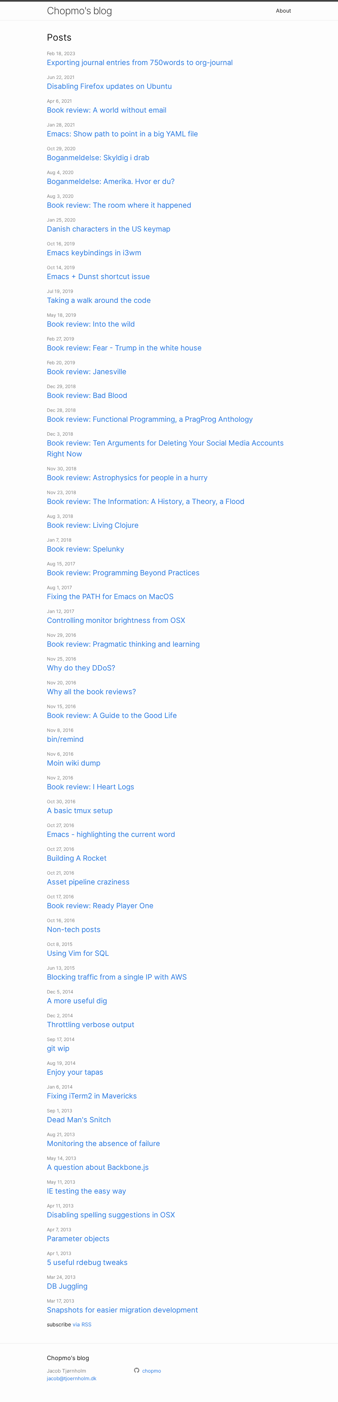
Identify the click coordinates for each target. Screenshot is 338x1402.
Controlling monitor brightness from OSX (116, 620)
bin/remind (65, 739)
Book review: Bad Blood (87, 395)
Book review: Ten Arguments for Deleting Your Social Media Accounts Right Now (165, 448)
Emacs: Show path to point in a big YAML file (122, 133)
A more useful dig (77, 1000)
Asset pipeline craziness (88, 882)
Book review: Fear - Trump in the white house (124, 347)
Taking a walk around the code (99, 300)
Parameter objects (78, 1238)
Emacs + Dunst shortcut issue (98, 276)
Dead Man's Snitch (79, 1119)
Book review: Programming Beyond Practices (123, 572)
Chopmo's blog (79, 11)
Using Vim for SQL (78, 953)
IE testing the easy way (86, 1191)
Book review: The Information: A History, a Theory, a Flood (146, 501)
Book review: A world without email (106, 110)
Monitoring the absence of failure (103, 1143)
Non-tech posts (74, 929)
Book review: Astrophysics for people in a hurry (127, 477)
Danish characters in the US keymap (108, 229)
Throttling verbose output (90, 1024)
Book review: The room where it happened (119, 205)
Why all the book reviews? (91, 691)
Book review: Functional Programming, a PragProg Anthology (150, 419)
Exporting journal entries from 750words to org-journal (140, 62)
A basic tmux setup (80, 810)
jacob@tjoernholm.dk (71, 1378)
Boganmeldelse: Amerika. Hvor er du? (111, 181)
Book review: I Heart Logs (90, 786)
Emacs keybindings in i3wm (94, 252)
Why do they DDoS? (81, 668)
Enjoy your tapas (75, 1072)
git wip (58, 1048)
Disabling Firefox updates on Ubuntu (109, 86)
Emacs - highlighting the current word (111, 834)
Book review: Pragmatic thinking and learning (123, 644)
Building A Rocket (77, 858)
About (283, 10)
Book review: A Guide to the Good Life (112, 715)
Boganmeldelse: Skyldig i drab (98, 157)
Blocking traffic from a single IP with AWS (117, 977)
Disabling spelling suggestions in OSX (111, 1214)
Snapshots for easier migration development (122, 1310)
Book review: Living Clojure (93, 525)
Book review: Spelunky (85, 549)
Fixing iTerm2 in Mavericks (92, 1096)
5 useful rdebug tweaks (87, 1262)
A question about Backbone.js (98, 1167)
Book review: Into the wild (91, 324)
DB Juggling (67, 1286)
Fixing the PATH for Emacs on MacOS (110, 596)
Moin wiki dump (73, 763)
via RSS (82, 1324)
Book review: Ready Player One (100, 905)
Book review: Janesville (86, 371)
